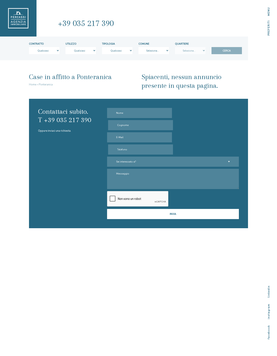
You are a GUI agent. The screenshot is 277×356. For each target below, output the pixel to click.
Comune (143, 44)
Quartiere (182, 44)
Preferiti (268, 27)
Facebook (268, 332)
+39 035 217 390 (86, 23)
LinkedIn (268, 291)
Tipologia (108, 44)
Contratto (36, 44)
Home (32, 84)
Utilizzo (70, 44)
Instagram (268, 311)
